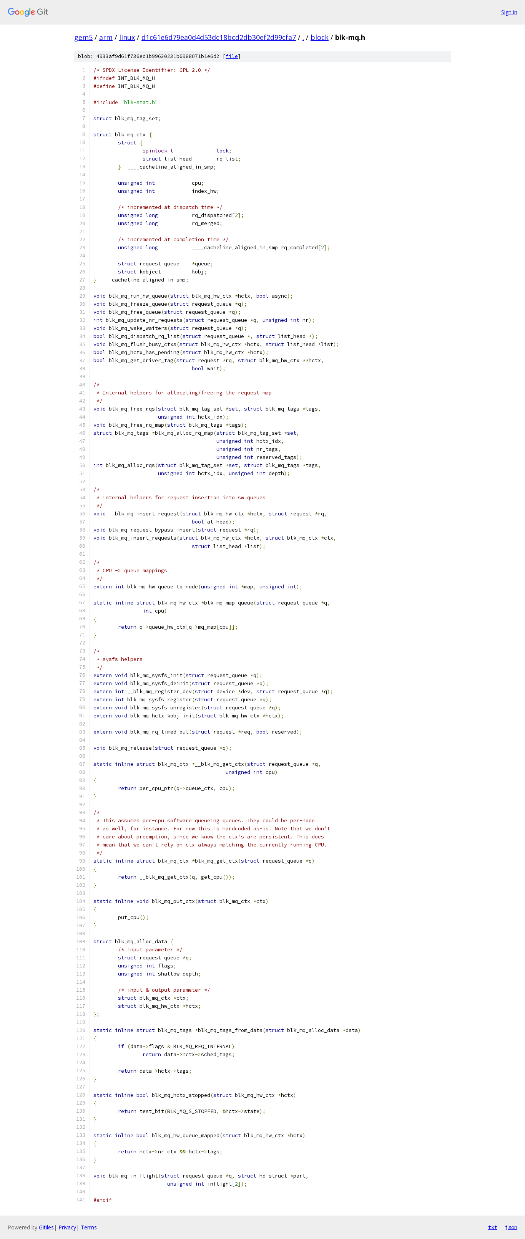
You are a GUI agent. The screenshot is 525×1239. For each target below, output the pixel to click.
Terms (89, 1227)
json (511, 1227)
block (320, 37)
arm (106, 37)
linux (127, 37)
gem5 (83, 37)
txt (492, 1227)
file (232, 56)
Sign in (509, 12)
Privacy (67, 1227)
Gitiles (46, 1227)
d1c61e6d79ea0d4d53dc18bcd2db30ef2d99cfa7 (218, 37)
